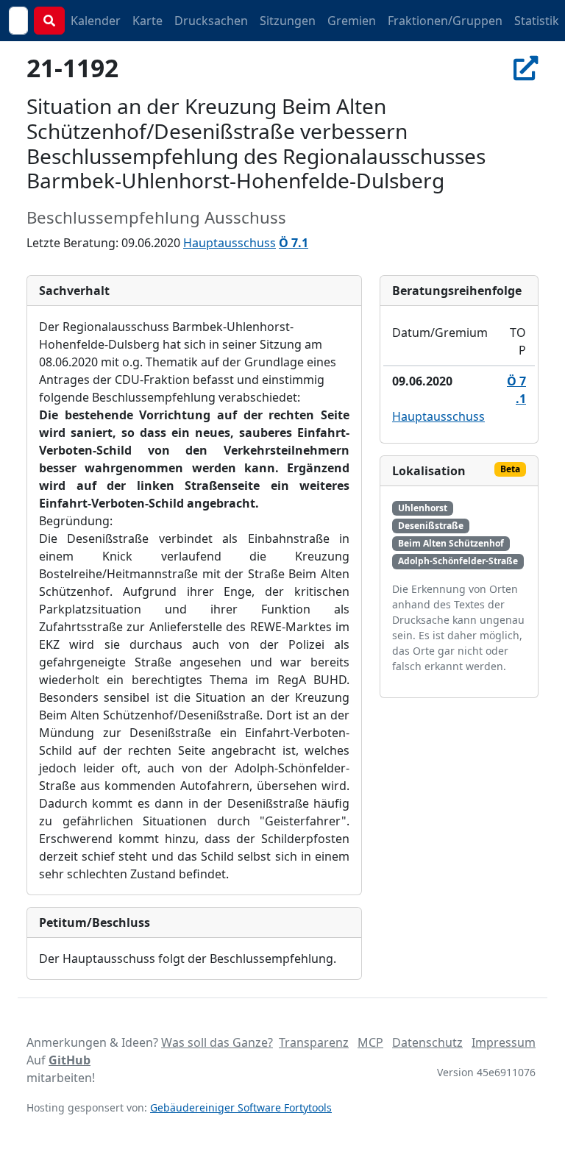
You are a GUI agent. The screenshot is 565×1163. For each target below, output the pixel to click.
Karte (147, 21)
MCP (370, 1042)
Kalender (96, 21)
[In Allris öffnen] (526, 68)
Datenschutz (427, 1042)
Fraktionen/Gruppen (445, 21)
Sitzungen (288, 21)
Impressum (504, 1042)
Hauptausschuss (229, 243)
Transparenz (314, 1042)
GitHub (69, 1060)
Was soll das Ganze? (217, 1042)
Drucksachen (211, 21)
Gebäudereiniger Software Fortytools (241, 1107)
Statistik (536, 21)
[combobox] (18, 21)
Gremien (351, 21)
